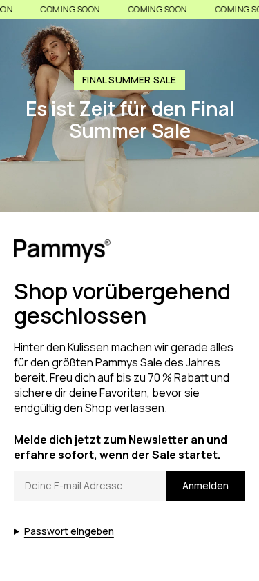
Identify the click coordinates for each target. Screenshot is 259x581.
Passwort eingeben (69, 531)
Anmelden (205, 485)
